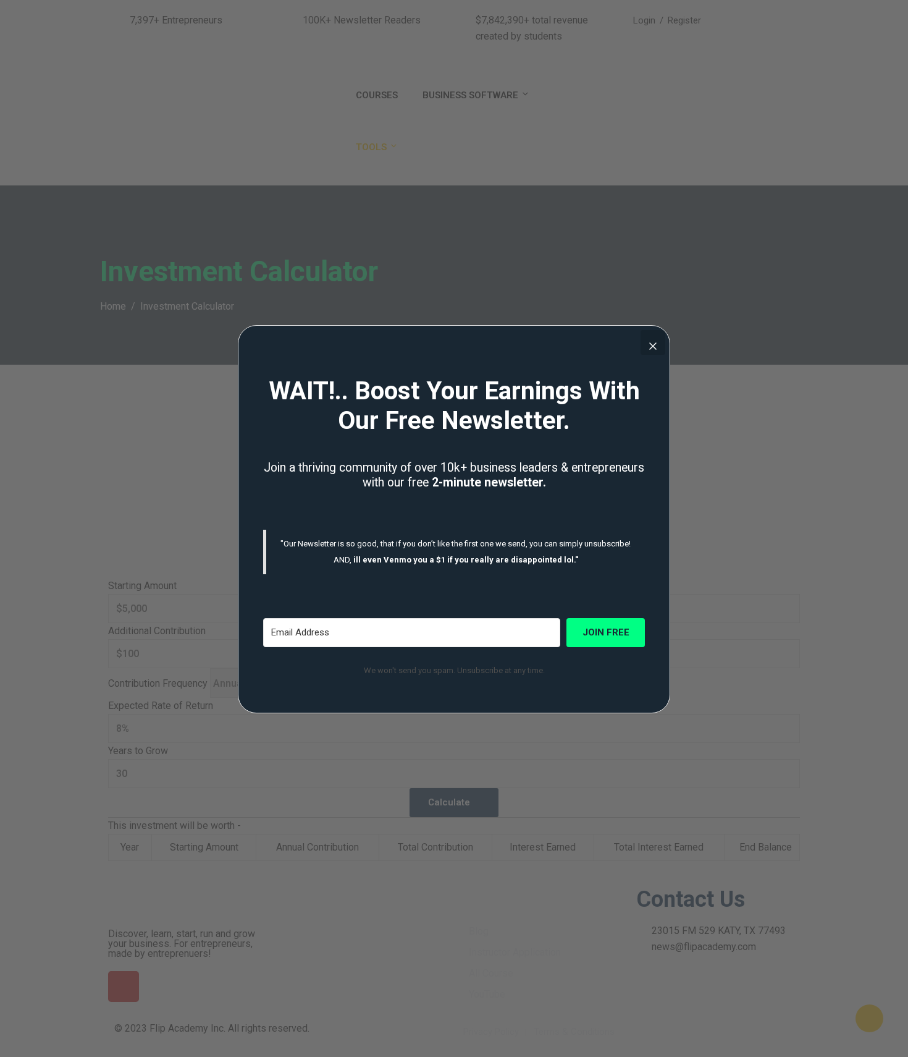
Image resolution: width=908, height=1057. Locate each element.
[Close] (653, 342)
